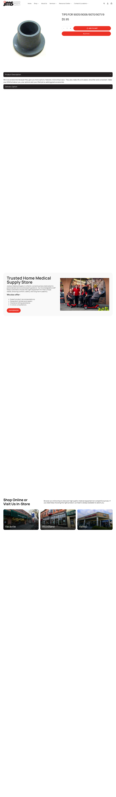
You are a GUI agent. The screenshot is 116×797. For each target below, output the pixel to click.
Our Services (14, 310)
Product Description (13, 74)
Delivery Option (11, 87)
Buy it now (86, 34)
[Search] (104, 3)
